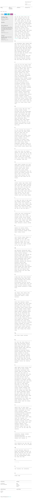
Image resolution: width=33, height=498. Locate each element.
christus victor (29, 79)
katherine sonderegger (18, 229)
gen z (27, 164)
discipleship (27, 119)
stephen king (16, 394)
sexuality (21, 380)
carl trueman (24, 67)
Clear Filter (3, 22)
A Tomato (3, 35)
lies (27, 241)
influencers (27, 204)
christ (18, 75)
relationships (20, 347)
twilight (27, 427)
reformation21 (24, 344)
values (26, 443)
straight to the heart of (24, 395)
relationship (16, 347)
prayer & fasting (26, 319)
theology (30, 416)
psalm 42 (29, 327)
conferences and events (26, 91)
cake (21, 64)
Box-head (9, 496)
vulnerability (30, 444)
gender (30, 164)
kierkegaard (25, 230)
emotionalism (25, 135)
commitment (24, 87)
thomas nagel (22, 420)
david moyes (16, 112)
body (18, 54)
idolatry (27, 200)
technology (16, 408)
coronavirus (26, 98)
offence (29, 292)
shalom (25, 380)
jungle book (20, 221)
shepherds (27, 382)
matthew (23, 255)
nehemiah (16, 279)
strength (30, 395)
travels (25, 426)
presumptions (16, 323)
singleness (26, 383)
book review (23, 55)
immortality (27, 201)
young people (19, 468)
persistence (20, 308)
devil (22, 116)
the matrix (16, 415)
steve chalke (21, 394)
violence (16, 444)
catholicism (21, 68)
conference (16, 91)
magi (15, 250)
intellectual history (23, 205)
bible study (20, 48)
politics (21, 315)
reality (18, 343)
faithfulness (27, 151)
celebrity (25, 68)
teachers (24, 407)
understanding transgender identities (20, 436)
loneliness (24, 243)
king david (29, 230)
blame (28, 51)
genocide (22, 169)
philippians (16, 311)
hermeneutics (19, 188)
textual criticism (20, 411)
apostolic (30, 30)
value (23, 443)
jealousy (23, 214)
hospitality (16, 193)
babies (15, 43)
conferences (20, 91)
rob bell (22, 358)
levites (25, 239)
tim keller (30, 420)
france (23, 156)
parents (16, 304)
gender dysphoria (17, 165)
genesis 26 (16, 168)
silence (16, 383)
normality (16, 286)
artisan (22, 34)
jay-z (20, 214)
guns (29, 176)
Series (6, 14)
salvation (23, 368)
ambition (29, 22)
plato (29, 312)
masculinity (16, 255)
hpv (18, 193)
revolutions (16, 355)
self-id (21, 375)
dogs (27, 120)
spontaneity (28, 391)
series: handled (17, 376)
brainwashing (21, 56)
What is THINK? (11, 8)
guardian (24, 176)
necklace (29, 278)
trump (15, 427)
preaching (28, 320)
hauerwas (18, 185)
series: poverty (22, 376)
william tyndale (21, 452)
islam (21, 208)
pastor (25, 304)
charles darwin (28, 71)
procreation (30, 324)
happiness (25, 184)
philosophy (29, 311)
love (17, 245)
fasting (28, 152)
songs (15, 390)
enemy (24, 136)
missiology (19, 266)
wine (27, 452)
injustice (16, 205)
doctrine (25, 120)
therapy (16, 418)
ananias (23, 23)
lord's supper (29, 243)
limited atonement (17, 242)
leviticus (28, 239)
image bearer (19, 201)
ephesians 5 (24, 139)
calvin (23, 64)
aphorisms (16, 30)
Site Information (3, 483)
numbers (16, 287)
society (29, 387)
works (18, 455)
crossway (22, 102)
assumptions (16, 35)
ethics (22, 140)
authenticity (16, 38)
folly (27, 155)
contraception (16, 96)
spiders (30, 390)
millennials (22, 263)
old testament (20, 294)
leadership (19, 238)
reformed (28, 344)
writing (23, 456)
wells (19, 451)
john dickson (16, 217)
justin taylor (25, 222)
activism (24, 18)
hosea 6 (28, 192)
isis (19, 208)
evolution (17, 144)
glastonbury (22, 172)
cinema (24, 84)
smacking (16, 386)
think (26, 418)
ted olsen (19, 408)
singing (23, 383)
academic (16, 18)
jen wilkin (26, 214)
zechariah (16, 475)
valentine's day (19, 443)
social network (25, 387)
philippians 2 (20, 311)
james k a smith (17, 214)
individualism (16, 204)
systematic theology (17, 402)
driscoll (16, 124)
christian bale (22, 75)
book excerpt (23, 54)
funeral (26, 159)
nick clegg (21, 283)
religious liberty (28, 347)
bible (26, 47)
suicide (30, 398)
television (27, 408)
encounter (16, 136)
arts (24, 34)
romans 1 (19, 359)
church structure (17, 84)
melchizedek (21, 259)
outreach (27, 295)
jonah (25, 218)
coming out (16, 87)
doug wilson (16, 123)
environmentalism (17, 139)
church (16, 80)
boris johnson (16, 56)
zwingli (19, 475)
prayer (22, 319)
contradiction (21, 96)
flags (20, 155)
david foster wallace (28, 111)
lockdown (16, 243)
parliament (18, 304)
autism (23, 38)
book (20, 54)
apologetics (23, 30)
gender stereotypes (28, 165)
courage (16, 99)
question (18, 335)
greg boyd (16, 176)
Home (1, 11)
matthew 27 (27, 255)
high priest (16, 189)
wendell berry (22, 451)
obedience (18, 292)
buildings (21, 59)
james (19, 213)
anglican (30, 26)
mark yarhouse (17, 254)
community (20, 88)
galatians (16, 164)
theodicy (26, 416)
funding (23, 159)
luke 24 (20, 245)
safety (18, 368)
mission (23, 266)
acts (26, 18)
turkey (24, 427)
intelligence (28, 205)
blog (18, 52)
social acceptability (26, 386)
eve (30, 143)
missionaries (29, 266)
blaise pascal (24, 51)
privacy (21, 324)
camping (29, 64)
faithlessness (16, 152)
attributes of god (28, 35)
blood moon (26, 52)
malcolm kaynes (19, 250)
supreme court (20, 399)
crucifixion (25, 102)
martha (24, 254)
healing (27, 185)
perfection (22, 307)
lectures (22, 238)
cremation (16, 102)
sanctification (16, 371)
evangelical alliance (17, 143)
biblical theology (25, 48)
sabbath (16, 367)
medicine (25, 258)
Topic (8, 14)
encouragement (20, 136)
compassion (24, 88)
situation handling (17, 384)
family (25, 152)
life (28, 241)
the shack (23, 416)
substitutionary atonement (18, 398)
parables (27, 303)
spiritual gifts (18, 391)
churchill (21, 84)
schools (29, 371)
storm (24, 394)
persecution (30, 307)
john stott (19, 218)
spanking (27, 390)
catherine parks (17, 68)
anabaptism (16, 23)
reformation (19, 344)
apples (25, 31)
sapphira (20, 371)
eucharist (25, 140)
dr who (25, 123)
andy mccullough (17, 26)
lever (23, 239)
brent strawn (28, 56)
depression (28, 115)
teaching (27, 407)
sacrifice (16, 368)
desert (15, 116)
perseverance (16, 308)
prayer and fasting (17, 320)
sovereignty (20, 390)
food (29, 155)
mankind (16, 251)
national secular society (18, 278)
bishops (16, 51)
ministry (26, 263)
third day (27, 419)
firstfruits (16, 155)
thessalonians (22, 418)
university (29, 436)
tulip (22, 427)
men (27, 259)
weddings (16, 451)
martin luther (27, 254)
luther (25, 245)
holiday (29, 189)
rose (30, 359)
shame (27, 380)
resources (28, 351)
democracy (19, 115)
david (23, 111)
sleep (26, 384)
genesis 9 (16, 169)
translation (21, 426)
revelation (16, 354)
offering (16, 294)
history (26, 189)
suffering (27, 398)
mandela (29, 250)
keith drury (16, 230)
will (30, 451)
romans (16, 359)
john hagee (28, 217)
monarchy (25, 267)
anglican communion (17, 27)
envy (21, 139)
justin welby (29, 222)
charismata (19, 71)
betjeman (23, 47)
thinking (24, 419)
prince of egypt (17, 324)
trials (27, 426)
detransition (18, 116)
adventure (28, 19)
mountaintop (20, 270)
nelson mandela (20, 279)
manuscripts (19, 251)
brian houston (19, 58)
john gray (24, 217)
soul (17, 390)
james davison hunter (27, 213)
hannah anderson (20, 184)
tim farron (26, 420)
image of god (23, 201)
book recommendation (18, 55)
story (29, 394)
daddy (23, 108)
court (18, 99)
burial (23, 59)
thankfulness (25, 411)
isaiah (17, 208)
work (15, 455)
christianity (16, 76)
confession (16, 92)
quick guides (26, 335)
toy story (25, 423)
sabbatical (19, 367)
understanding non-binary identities (19, 435)
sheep (15, 382)
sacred (30, 367)
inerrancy (20, 204)
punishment (28, 328)
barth (18, 44)
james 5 (22, 213)
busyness (26, 59)
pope (18, 316)
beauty (26, 44)
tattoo (19, 407)
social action (16, 387)
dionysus (21, 119)
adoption (16, 19)
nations (23, 278)
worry (15, 456)
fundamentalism (18, 159)
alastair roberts (20, 22)
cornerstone (22, 98)
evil (15, 144)
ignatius (30, 200)
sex (21, 379)
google (28, 173)
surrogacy (24, 399)
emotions (29, 135)
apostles (27, 30)
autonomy (25, 38)
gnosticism (19, 173)
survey (27, 399)
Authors (18, 7)
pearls (15, 307)
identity (23, 200)
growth (21, 176)
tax (21, 407)
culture (16, 103)
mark (27, 251)
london (21, 243)
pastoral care (28, 304)
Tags (6, 11)
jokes (22, 218)
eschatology (19, 140)
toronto (29, 422)
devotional (28, 116)
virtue (22, 444)
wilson (25, 452)
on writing (27, 294)
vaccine (16, 443)
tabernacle (16, 407)
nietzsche (25, 283)
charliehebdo (21, 72)
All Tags (2, 14)
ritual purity (18, 358)
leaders (16, 238)
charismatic (23, 71)
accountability (20, 18)
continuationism (26, 95)
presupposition (21, 323)
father (30, 152)
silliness (18, 383)
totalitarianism (21, 423)
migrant (25, 262)
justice (24, 221)
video (30, 443)
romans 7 (27, 359)
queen (15, 335)
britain (15, 59)
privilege (23, 324)
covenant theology (26, 99)
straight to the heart (17, 395)
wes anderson (27, 451)
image (15, 201)
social (22, 386)
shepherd (24, 382)
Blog (2, 7)
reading (16, 343)
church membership (17, 83)
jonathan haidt (29, 218)
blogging (21, 52)
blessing (16, 52)
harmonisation (29, 184)
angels (25, 26)
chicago (27, 72)
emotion (21, 135)
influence (23, 204)
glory (30, 172)
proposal (22, 327)
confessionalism (20, 92)
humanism (24, 193)
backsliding (27, 43)
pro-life (27, 324)
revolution (28, 354)
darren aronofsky (17, 111)
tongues (26, 422)
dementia (16, 115)
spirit (15, 391)
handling (16, 184)
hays (21, 185)
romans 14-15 (23, 359)
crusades (29, 102)
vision (24, 444)
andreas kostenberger (28, 23)
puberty (25, 328)
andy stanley (22, 26)
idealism (18, 200)
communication (29, 87)
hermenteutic (24, 188)
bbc (20, 44)
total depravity (17, 423)
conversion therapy (17, 98)
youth (22, 468)
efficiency (28, 131)
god (22, 173)
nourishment (19, 286)
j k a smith (16, 213)
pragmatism (19, 319)
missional (26, 266)
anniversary (22, 27)
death (27, 112)
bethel (21, 47)
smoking (19, 386)
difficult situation (17, 119)
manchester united (24, 250)
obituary (22, 292)
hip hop (19, 189)
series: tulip (26, 376)
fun (15, 159)
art (20, 34)
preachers (25, 320)
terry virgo (16, 411)
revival (25, 354)
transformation (22, 424)
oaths (15, 292)
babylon (24, 43)
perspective (28, 308)
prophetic (19, 327)
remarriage (16, 348)
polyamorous (24, 315)
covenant (21, 99)
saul (22, 371)
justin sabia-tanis (20, 222)
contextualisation (21, 95)
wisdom (30, 452)
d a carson (16, 108)
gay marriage (23, 164)
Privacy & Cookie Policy (4, 484)
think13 (21, 419)
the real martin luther (18, 416)
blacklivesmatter (20, 51)
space (24, 390)
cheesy (24, 72)
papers (24, 303)
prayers (22, 320)
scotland (19, 372)
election (24, 132)
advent (25, 19)
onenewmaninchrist (17, 295)
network (24, 279)
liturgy (25, 242)
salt (20, 368)
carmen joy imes (29, 67)
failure (19, 151)
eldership (21, 132)
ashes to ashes (28, 34)
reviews (22, 354)
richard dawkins (23, 355)
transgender (26, 424)
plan (20, 312)
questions (21, 335)
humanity (27, 193)
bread (24, 56)
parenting (30, 303)
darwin (21, 111)
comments (20, 87)
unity (26, 436)
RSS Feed (2, 491)
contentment (16, 95)
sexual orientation (17, 380)
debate (29, 112)
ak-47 (16, 22)
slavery (24, 384)
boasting (30, 52)
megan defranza (17, 259)
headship (24, 185)
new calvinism (28, 279)
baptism (16, 44)
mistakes (19, 267)
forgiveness (16, 156)
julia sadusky (16, 221)
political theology (17, 315)
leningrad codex (17, 239)
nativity (26, 278)
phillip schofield (25, 311)
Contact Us (27, 7)
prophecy (16, 327)
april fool (28, 31)
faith (24, 151)
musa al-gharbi (17, 271)
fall (19, 152)
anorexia (26, 27)
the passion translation (21, 415)
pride (24, 323)
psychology (21, 328)
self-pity (24, 375)
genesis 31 (23, 168)
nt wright (30, 286)
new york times (24, 282)
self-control (18, 375)
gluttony (16, 173)
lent (20, 239)
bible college (29, 47)
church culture (25, 80)
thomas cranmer (17, 420)
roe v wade (28, 358)
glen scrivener (27, 172)
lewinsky (16, 241)
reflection (16, 344)
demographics (24, 115)
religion (24, 347)
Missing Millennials (4, 25)
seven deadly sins (17, 379)
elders (18, 132)
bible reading (16, 48)
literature (21, 242)
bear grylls (23, 44)
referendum (28, 343)
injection (30, 204)
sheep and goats (19, 382)
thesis (18, 418)
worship (18, 456)
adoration (19, 19)
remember (20, 348)
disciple (24, 119)
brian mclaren (23, 58)
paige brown (16, 303)
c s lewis (16, 64)
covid (30, 99)
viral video (19, 444)
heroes (28, 188)
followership (24, 155)
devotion (24, 116)
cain (18, 64)
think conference (17, 419)
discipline (16, 120)
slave (21, 384)
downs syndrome (21, 123)
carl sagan (19, 67)
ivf (28, 208)
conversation (25, 96)
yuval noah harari (26, 468)
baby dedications (19, 43)
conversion (29, 96)
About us (17, 486)
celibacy (28, 68)
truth (20, 427)
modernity (22, 267)
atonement (23, 35)
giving (19, 172)
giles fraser (16, 172)
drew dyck (28, 123)
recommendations (22, 343)
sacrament (22, 367)
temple (30, 408)
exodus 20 (29, 144)
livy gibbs (28, 242)
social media (20, 387)
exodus (26, 144)
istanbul (27, 208)
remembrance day (17, 350)
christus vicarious (23, 79)
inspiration (19, 205)
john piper (16, 218)
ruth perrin (16, 362)
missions (16, 267)
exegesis (21, 144)
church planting (23, 83)
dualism (18, 124)
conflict (29, 92)
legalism (26, 238)
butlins (29, 59)
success (24, 398)
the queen (27, 415)
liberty (25, 241)
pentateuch (18, 307)
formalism (20, 156)
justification (27, 221)
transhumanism (17, 426)
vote (26, 444)
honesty (16, 192)
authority (20, 38)
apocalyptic (19, 30)
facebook (16, 151)
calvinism (26, 64)
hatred (15, 185)
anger (28, 26)
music (20, 271)
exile (23, 144)
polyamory (28, 315)
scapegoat (25, 371)
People (11, 14)
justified (16, 222)
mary (30, 254)
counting (30, 98)
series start (27, 375)
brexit (15, 58)
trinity (29, 426)
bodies (15, 54)
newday (16, 283)
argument (16, 34)
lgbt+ (18, 241)
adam (28, 18)
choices (16, 75)
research (25, 351)
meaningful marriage (20, 258)
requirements (21, 351)
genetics (19, 169)
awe (28, 38)
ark (18, 34)
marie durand (24, 251)
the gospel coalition (28, 412)
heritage (16, 188)
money (29, 267)
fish (18, 155)
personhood (24, 308)
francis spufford (27, 156)
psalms (19, 328)
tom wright (23, 422)
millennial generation (17, 263)
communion (16, 88)
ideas (20, 200)
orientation (22, 295)
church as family (19, 80)
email (27, 132)
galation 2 (19, 164)
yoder (15, 468)
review (19, 354)
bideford (29, 48)
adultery (22, 19)
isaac (15, 208)
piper (18, 312)
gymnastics (16, 177)
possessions (27, 316)
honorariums (19, 192)
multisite (29, 270)
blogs (23, 52)
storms (27, 394)
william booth (16, 452)
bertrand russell (17, 47)
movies (26, 270)
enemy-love (27, 136)
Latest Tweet (18, 489)
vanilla (28, 443)
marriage (21, 254)
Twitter (1, 492)
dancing (29, 108)
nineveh (28, 283)
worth (21, 456)
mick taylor (21, 262)
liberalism (21, 241)
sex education (24, 379)
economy (19, 131)
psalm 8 (16, 328)
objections (25, 292)
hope (25, 192)
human (21, 193)
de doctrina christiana (22, 112)
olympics (23, 294)
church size (27, 83)
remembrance (24, 348)
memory (25, 259)
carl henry (16, 67)
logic (19, 243)
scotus (22, 372)
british (18, 59)
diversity (19, 120)
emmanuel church (17, 135)
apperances (21, 31)
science (16, 372)
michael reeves (17, 262)
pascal (22, 304)
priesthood (27, 323)
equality (16, 140)
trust (18, 427)
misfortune (16, 266)
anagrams (20, 23)
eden (22, 131)
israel (24, 208)
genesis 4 (27, 168)
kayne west (27, 229)
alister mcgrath (25, 22)
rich (19, 355)
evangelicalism (23, 143)
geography (26, 169)
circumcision (28, 84)
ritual (15, 358)
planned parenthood (24, 312)
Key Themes (18, 485)
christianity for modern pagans (22, 76)
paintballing (20, 303)
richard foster (28, 355)
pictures (16, 312)
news (18, 283)
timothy (20, 422)
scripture (24, 372)
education (25, 131)
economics (16, 131)
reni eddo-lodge (23, 350)
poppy (20, 316)
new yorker (28, 282)
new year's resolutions (18, 282)
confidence (25, 92)
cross (19, 102)
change (16, 71)
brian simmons (28, 58)
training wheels (17, 424)
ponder (16, 316)
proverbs (26, 327)
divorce (22, 120)
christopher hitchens (17, 79)
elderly (15, 132)
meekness (28, 258)
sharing (30, 380)
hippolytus (22, 189)
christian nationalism (27, 75)
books (27, 55)
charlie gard (16, 72)
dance (26, 108)
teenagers (23, 408)
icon (15, 200)
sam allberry (27, 368)
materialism (19, 255)
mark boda (30, 251)
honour (23, 192)
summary (16, 399)
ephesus (28, 139)
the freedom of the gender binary (19, 412)
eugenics (28, 140)
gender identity (22, 165)
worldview (28, 455)
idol (25, 200)
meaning (16, 258)
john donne (20, 217)
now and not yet (24, 286)
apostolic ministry (17, 31)
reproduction (16, 351)
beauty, (29, 44)
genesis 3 (19, 168)
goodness (24, 173)
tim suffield (16, 422)
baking (30, 43)
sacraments (26, 367)
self (15, 375)
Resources (17, 484)
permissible (26, 307)
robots (25, 358)
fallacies (22, 152)
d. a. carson (20, 108)
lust (22, 245)
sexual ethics (29, 379)
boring (29, 55)
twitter (30, 427)
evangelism (27, 143)
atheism (20, 35)
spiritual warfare (23, 391)
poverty (16, 319)
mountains (16, 270)
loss (15, 245)
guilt (27, 176)
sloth (28, 384)
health (30, 185)
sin (20, 383)
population (23, 316)
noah (31, 283)
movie (23, 270)
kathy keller (23, 229)
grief (19, 176)
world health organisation (23, 455)
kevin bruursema (20, 230)
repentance (28, 350)
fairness (22, 151)
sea (27, 372)
